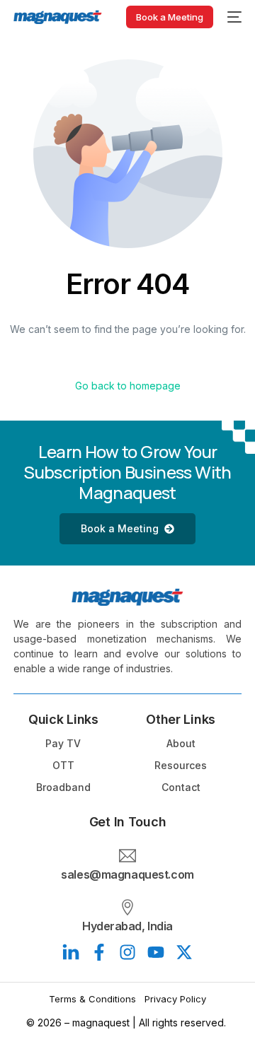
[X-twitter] (184, 952)
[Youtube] (155, 952)
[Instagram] (127, 952)
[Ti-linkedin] (70, 952)
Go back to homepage (128, 386)
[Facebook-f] (99, 952)
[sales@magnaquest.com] (127, 856)
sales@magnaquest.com (127, 874)
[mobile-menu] (234, 17)
